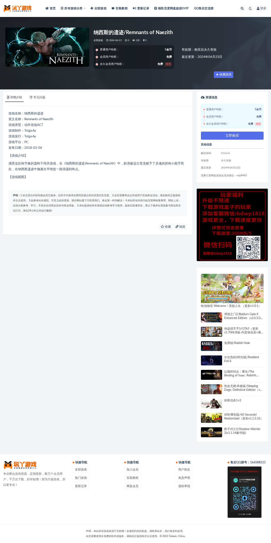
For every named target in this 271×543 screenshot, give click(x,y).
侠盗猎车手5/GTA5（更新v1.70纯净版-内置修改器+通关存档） (242, 332)
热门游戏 (81, 477)
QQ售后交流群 (204, 8)
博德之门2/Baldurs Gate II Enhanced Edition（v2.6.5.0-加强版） (242, 318)
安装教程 (122, 8)
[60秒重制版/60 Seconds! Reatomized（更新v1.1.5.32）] (211, 418)
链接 (181, 226)
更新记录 (143, 8)
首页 (53, 8)
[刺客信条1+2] (211, 404)
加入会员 (132, 469)
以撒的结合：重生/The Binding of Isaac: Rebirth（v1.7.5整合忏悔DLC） (240, 375)
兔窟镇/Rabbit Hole (237, 343)
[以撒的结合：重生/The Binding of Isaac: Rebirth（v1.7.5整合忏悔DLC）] (211, 375)
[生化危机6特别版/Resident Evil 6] (211, 360)
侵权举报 (184, 486)
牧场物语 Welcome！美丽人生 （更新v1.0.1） (231, 306)
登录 (263, 8)
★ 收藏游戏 (223, 74)
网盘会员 (132, 486)
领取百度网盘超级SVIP (173, 8)
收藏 (167, 226)
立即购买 (232, 135)
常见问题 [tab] (39, 97)
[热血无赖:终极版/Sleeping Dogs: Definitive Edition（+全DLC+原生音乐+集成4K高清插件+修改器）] (211, 389)
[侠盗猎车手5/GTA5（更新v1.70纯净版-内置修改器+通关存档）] (211, 332)
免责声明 (184, 477)
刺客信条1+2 (232, 400)
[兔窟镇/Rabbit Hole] (211, 346)
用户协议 (184, 469)
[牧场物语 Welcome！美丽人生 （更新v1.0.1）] (232, 288)
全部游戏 (100, 8)
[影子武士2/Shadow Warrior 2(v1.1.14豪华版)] (211, 432)
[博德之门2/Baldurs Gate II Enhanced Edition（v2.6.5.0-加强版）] (211, 317)
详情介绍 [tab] (16, 97)
